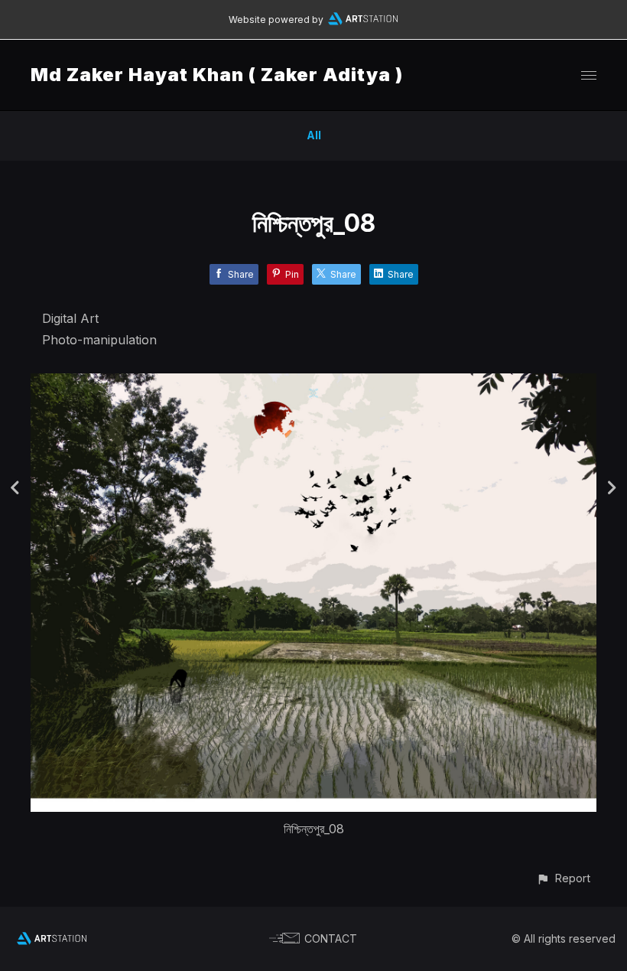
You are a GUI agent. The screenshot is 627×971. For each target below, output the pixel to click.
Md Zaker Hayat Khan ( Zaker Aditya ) (217, 75)
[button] (563, 878)
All (314, 135)
